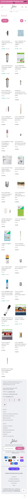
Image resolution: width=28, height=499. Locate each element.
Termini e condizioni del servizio (10, 414)
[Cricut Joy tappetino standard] (21, 211)
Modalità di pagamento (8, 430)
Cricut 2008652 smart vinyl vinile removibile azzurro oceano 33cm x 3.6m (7, 294)
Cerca (4, 411)
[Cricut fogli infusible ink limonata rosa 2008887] (7, 259)
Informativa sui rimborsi (8, 416)
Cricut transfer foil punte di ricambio (19, 168)
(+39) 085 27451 (11, 391)
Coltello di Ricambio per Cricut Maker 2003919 (6, 220)
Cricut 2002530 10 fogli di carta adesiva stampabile (20, 67)
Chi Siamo (14, 476)
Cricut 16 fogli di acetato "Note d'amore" (5, 344)
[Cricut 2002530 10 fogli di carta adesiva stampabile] (21, 58)
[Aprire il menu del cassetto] (2, 7)
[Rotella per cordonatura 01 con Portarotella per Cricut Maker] (21, 82)
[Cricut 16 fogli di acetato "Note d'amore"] (7, 335)
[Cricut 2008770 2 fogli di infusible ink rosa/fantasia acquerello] (7, 133)
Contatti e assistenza (14, 479)
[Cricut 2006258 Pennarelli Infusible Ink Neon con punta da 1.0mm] (21, 335)
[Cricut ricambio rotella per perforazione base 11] (21, 284)
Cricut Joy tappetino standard (20, 219)
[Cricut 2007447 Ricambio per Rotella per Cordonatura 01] (21, 133)
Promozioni (14, 483)
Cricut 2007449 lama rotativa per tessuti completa (7, 67)
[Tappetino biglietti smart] (7, 236)
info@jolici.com (9, 396)
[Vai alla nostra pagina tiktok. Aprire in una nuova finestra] (14, 400)
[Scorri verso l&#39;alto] (24, 490)
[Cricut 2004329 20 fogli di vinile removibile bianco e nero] (21, 185)
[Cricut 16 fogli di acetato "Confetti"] (21, 310)
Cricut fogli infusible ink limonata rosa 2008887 (6, 268)
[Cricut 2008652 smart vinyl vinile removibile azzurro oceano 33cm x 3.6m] (7, 284)
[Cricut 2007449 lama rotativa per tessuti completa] (7, 58)
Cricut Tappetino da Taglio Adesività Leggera (20, 42)
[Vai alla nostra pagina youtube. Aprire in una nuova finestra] (19, 400)
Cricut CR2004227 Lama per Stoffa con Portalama (6, 118)
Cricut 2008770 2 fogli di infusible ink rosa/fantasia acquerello (7, 144)
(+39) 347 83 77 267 (13, 394)
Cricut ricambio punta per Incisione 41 (21, 267)
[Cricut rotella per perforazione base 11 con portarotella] (7, 82)
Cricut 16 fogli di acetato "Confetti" (20, 318)
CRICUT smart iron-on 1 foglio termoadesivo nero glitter (7, 319)
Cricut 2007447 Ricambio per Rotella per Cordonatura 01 (20, 143)
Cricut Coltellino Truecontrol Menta (20, 244)
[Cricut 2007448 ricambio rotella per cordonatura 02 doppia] (7, 185)
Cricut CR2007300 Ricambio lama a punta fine (19, 118)
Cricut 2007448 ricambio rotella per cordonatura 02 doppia (6, 195)
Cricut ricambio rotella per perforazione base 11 (20, 293)
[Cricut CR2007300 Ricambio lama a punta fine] (21, 109)
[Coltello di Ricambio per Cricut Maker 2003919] (7, 211)
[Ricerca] (22, 7)
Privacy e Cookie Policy (8, 436)
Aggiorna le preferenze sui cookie (14, 473)
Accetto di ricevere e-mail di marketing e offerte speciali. (15, 452)
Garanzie (5, 434)
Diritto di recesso (7, 418)
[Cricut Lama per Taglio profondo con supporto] (7, 33)
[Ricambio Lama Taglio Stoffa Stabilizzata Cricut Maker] (7, 361)
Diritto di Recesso (7, 432)
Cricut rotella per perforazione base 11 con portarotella (6, 92)
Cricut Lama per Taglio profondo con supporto (6, 42)
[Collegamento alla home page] (14, 441)
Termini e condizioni (7, 426)
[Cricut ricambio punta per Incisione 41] (21, 259)
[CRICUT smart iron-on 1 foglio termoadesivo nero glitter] (7, 310)
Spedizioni (5, 428)
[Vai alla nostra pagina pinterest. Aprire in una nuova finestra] (5, 404)
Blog (14, 485)
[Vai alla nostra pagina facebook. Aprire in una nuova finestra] (5, 400)
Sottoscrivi (20, 448)
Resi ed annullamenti (8, 420)
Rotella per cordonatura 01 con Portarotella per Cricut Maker (21, 93)
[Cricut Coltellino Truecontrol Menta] (21, 236)
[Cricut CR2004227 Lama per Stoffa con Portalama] (7, 109)
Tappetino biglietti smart (6, 244)
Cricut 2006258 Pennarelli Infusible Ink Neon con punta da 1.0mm (20, 345)
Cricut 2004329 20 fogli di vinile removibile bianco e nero (20, 195)
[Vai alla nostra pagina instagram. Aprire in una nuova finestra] (9, 400)
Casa (11, 11)
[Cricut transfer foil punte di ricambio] (21, 160)
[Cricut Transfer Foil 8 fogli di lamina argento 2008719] (7, 160)
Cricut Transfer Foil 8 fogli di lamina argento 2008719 (6, 169)
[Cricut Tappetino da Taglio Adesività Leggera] (21, 33)
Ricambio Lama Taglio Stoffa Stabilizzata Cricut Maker (7, 370)
